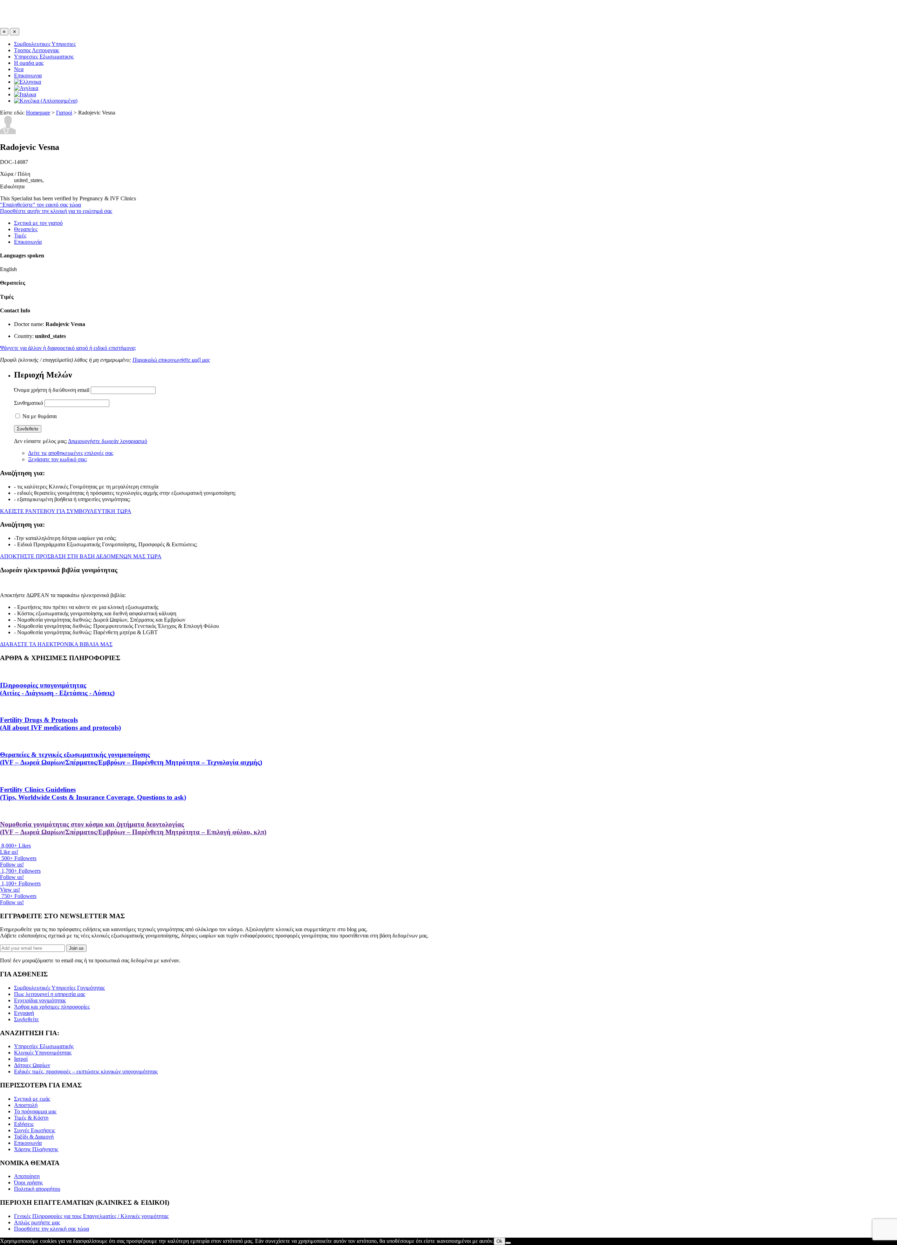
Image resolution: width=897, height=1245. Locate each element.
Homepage (38, 113)
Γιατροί (64, 113)
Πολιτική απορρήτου (37, 1189)
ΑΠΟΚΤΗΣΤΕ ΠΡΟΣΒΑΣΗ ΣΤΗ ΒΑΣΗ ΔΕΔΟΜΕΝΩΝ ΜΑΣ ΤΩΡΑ (81, 556)
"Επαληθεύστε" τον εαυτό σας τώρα (40, 205)
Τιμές (20, 235)
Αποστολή (25, 1105)
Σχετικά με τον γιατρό (38, 223)
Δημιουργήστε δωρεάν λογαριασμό (107, 441)
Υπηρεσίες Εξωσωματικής (44, 1046)
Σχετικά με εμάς (32, 1099)
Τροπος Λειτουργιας (36, 50)
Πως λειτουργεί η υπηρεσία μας (49, 994)
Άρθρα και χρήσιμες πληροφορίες (52, 1007)
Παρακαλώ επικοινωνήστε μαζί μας (171, 360)
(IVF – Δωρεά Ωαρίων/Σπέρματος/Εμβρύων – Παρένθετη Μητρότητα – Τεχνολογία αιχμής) (131, 758)
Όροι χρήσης (28, 1182)
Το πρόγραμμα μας (35, 1111)
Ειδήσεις (24, 1124)
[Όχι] (508, 1243)
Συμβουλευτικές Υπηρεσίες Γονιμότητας (59, 988)
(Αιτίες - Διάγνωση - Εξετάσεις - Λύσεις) (57, 689)
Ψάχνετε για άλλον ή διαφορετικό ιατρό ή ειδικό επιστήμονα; (68, 348)
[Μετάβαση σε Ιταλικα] (25, 94)
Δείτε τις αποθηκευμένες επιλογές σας (70, 453)
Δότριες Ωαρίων (32, 1065)
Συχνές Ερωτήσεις (34, 1130)
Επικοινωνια (28, 75)
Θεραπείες (25, 229)
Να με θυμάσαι (39, 416)
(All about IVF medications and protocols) (60, 723)
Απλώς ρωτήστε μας (37, 1222)
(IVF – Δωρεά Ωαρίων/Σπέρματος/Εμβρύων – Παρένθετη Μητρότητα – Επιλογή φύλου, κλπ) (133, 828)
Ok (499, 1241)
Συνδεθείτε (26, 1019)
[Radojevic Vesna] (8, 132)
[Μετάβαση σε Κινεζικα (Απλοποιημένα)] (45, 101)
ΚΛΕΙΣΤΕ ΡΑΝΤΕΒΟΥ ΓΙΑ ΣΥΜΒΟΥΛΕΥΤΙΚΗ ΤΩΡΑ (65, 511)
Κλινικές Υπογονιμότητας (42, 1053)
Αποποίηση (27, 1176)
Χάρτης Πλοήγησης (36, 1149)
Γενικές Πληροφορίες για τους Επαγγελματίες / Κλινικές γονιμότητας (91, 1216)
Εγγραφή (24, 1013)
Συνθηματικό (28, 403)
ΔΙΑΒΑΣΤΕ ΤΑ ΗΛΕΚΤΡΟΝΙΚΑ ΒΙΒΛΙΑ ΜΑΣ (56, 644)
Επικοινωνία (28, 242)
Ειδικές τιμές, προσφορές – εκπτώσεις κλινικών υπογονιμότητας (86, 1071)
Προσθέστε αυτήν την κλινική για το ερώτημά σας (56, 211)
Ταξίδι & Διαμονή (34, 1137)
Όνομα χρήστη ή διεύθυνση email (51, 390)
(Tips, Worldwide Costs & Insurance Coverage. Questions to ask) (93, 793)
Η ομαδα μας (28, 63)
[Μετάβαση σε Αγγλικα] (26, 88)
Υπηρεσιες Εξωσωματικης (44, 57)
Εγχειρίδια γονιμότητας (40, 1000)
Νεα (18, 69)
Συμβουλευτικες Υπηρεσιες (45, 44)
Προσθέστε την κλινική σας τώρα (51, 1229)
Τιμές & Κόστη (31, 1118)
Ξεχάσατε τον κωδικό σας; (57, 459)
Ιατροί (21, 1059)
